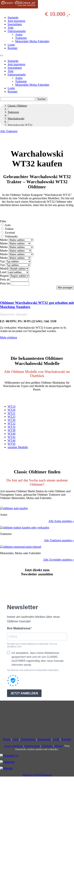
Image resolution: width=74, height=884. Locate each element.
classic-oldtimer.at (13, 746)
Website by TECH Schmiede (37, 775)
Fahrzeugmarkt (17, 31)
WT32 (11, 423)
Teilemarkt (11, 236)
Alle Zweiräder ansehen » (58, 559)
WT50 (11, 443)
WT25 (11, 416)
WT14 (11, 406)
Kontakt (66, 739)
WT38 (11, 430)
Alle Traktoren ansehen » (59, 540)
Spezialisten (15, 24)
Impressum (44, 739)
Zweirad (10, 232)
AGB (56, 739)
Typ (2, 261)
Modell (4, 268)
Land (3, 272)
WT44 (11, 440)
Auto (8, 225)
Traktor (9, 228)
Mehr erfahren (8, 337)
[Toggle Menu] (1, 55)
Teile (10, 27)
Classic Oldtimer (17, 105)
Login (11, 44)
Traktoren (21, 37)
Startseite (13, 17)
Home (6, 739)
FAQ (16, 739)
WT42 (11, 437)
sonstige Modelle (18, 447)
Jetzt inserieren (16, 20)
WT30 (11, 420)
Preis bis (5, 283)
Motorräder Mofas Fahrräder (32, 41)
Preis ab (4, 279)
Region (4, 275)
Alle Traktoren (8, 131)
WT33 (11, 426)
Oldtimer (58, 746)
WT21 (11, 413)
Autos (18, 34)
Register (12, 48)
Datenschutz (28, 739)
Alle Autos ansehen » (61, 521)
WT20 (11, 409)
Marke (4, 239)
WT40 (11, 433)
